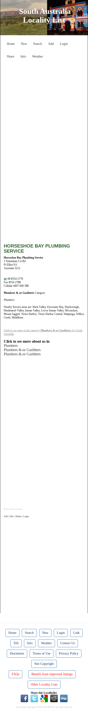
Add (51, 44)
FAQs (15, 674)
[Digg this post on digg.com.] (64, 698)
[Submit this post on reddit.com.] (54, 698)
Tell (16, 643)
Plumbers (11, 346)
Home (11, 44)
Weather (37, 56)
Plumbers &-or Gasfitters (22, 350)
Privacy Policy (68, 653)
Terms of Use (41, 653)
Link (76, 633)
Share (10, 56)
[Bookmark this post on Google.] (44, 698)
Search (37, 44)
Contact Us (67, 643)
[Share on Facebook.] (24, 698)
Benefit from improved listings (52, 674)
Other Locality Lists (44, 684)
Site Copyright (44, 664)
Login (64, 44)
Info (23, 56)
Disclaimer (17, 653)
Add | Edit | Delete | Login (16, 516)
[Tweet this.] (34, 698)
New (24, 44)
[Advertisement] (44, 105)
